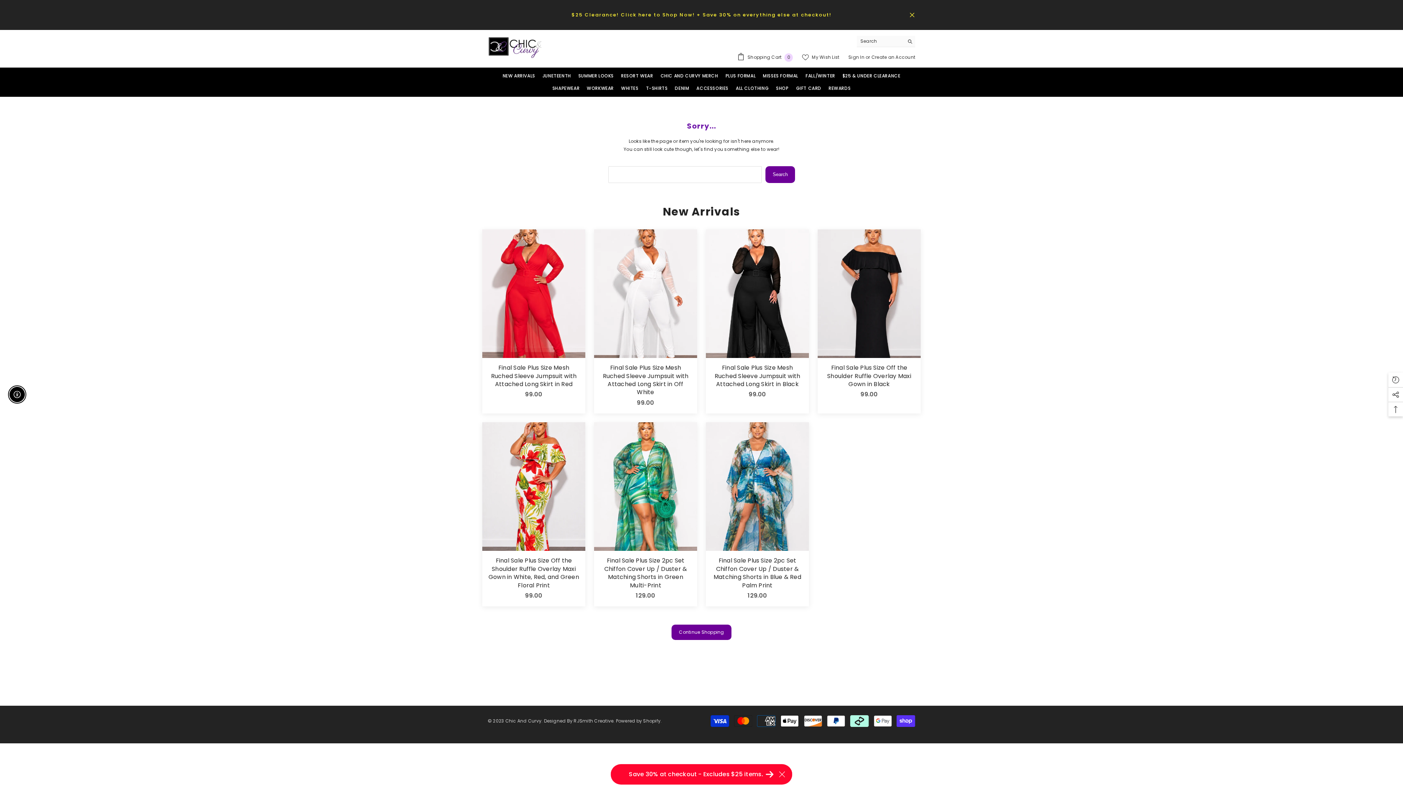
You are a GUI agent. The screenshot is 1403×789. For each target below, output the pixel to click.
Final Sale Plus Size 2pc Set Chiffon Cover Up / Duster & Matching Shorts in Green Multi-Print (645, 573)
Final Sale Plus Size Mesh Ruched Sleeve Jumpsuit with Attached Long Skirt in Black (757, 376)
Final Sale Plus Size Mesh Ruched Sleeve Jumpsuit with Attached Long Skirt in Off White (645, 380)
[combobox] (880, 41)
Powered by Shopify (638, 721)
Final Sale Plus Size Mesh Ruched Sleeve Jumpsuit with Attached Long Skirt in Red (534, 376)
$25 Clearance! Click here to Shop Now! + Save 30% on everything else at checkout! (701, 14)
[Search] (886, 41)
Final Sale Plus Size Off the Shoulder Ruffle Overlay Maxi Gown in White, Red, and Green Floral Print (533, 573)
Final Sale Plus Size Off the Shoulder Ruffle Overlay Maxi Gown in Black (869, 376)
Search (780, 174)
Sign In (857, 57)
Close (912, 15)
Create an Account (893, 57)
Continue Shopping (701, 632)
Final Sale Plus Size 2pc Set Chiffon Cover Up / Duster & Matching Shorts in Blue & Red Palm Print (757, 573)
